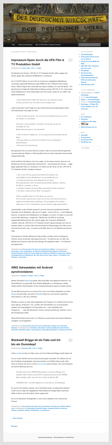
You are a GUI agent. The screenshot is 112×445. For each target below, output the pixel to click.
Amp (21, 251)
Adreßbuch (33, 328)
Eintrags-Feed (85, 137)
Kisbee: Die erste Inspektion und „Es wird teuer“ (89, 106)
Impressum (61, 253)
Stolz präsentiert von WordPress (64, 437)
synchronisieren (37, 330)
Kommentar (22, 257)
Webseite (38, 294)
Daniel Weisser (64, 328)
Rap (37, 255)
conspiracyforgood (53, 408)
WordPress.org (86, 142)
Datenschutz (46, 249)
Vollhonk (27, 410)
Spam (50, 255)
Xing (43, 330)
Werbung (14, 257)
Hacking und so (46, 326)
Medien (52, 249)
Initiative (68, 253)
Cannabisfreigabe (87, 54)
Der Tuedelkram (86, 117)
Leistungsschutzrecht (18, 255)
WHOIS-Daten (35, 410)
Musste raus (56, 326)
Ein (29, 253)
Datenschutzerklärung (25, 45)
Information (14, 330)
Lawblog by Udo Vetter (88, 121)
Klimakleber (85, 70)
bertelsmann (37, 251)
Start (13, 45)
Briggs (44, 408)
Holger (39, 68)
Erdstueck (84, 119)
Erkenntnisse (46, 406)
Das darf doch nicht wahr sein (32, 249)
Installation (22, 330)
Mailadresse (29, 255)
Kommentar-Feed (87, 140)
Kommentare (45, 410)
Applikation (55, 328)
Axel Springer (28, 251)
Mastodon (14, 426)
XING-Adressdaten (51, 330)
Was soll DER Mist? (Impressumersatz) (48, 45)
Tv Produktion (62, 255)
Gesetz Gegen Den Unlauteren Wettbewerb (44, 253)
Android (49, 328)
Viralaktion (21, 410)
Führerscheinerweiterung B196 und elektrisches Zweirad (89, 79)
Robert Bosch (44, 255)
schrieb (19, 353)
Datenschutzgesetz (17, 253)
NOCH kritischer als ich (89, 127)
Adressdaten (15, 251)
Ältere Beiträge (16, 418)
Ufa (68, 255)
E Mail (26, 253)
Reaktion (14, 410)
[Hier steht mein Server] (84, 125)
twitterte (27, 280)
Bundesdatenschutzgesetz (49, 251)
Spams (55, 255)
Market (13, 294)
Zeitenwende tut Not (87, 84)
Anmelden (84, 135)
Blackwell (39, 408)
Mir (35, 255)
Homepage (84, 104)
